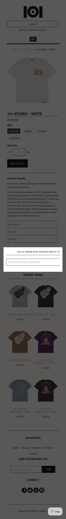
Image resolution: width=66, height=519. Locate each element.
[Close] (59, 250)
